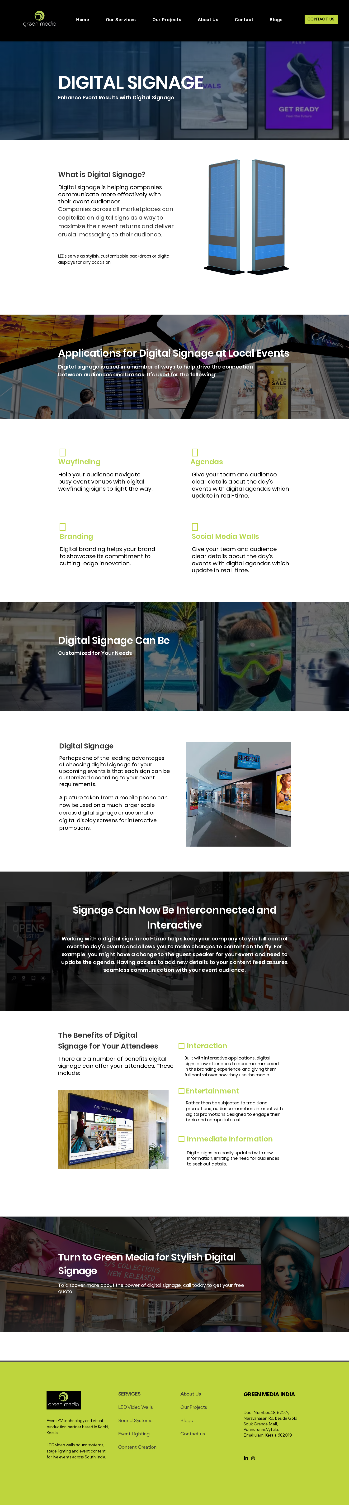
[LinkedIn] (246, 1458)
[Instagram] (253, 1458)
